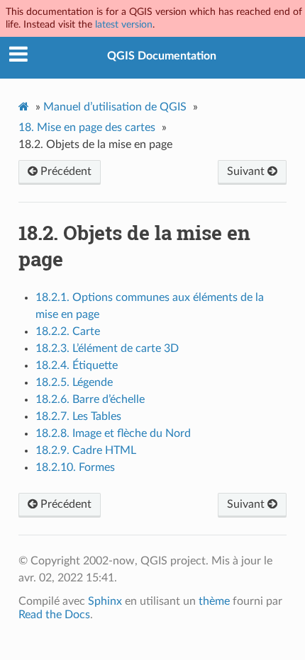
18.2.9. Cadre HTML (85, 450)
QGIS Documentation (161, 56)
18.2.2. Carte (67, 331)
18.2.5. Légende (74, 382)
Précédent (65, 171)
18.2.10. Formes (75, 467)
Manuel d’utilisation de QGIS (115, 107)
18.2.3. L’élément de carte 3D (107, 348)
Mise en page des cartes (86, 127)
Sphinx (105, 601)
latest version (123, 24)
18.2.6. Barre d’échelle (90, 399)
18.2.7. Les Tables (78, 416)
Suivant (247, 171)
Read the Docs (54, 614)
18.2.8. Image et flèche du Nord (113, 433)
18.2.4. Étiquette (76, 365)
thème (214, 601)
